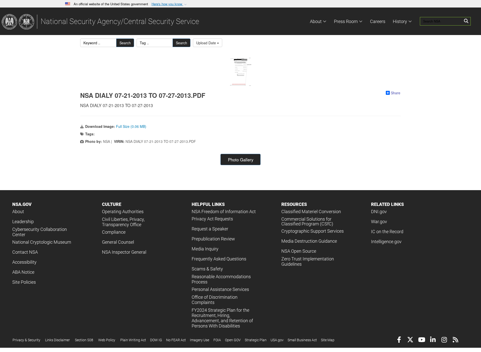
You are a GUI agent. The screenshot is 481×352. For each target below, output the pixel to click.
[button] (170, 4)
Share (395, 93)
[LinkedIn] (432, 340)
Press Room (346, 21)
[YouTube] (421, 340)
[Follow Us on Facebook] (399, 340)
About (316, 21)
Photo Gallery (240, 160)
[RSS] (455, 340)
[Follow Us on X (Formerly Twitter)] (410, 340)
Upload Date (206, 42)
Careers (377, 21)
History (400, 21)
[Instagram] (444, 340)
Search (125, 42)
